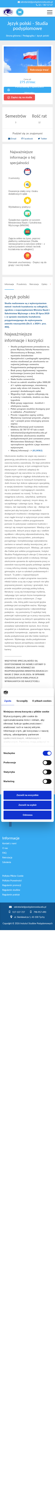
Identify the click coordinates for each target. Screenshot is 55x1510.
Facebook (28, 138)
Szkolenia (6, 862)
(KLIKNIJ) (37, 450)
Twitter (43, 138)
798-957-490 (40, 912)
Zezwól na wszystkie (27, 795)
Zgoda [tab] (7, 701)
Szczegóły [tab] (22, 701)
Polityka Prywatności (12, 881)
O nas (5, 848)
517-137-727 (18, 912)
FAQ (4, 853)
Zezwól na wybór (27, 805)
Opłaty (44, 284)
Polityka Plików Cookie (12, 876)
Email (13, 138)
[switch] (47, 762)
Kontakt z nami (9, 844)
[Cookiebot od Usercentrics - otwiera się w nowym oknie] (38, 692)
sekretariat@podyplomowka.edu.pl (36, 2)
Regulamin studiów (11, 890)
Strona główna (13, 36)
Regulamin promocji (11, 885)
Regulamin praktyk (11, 895)
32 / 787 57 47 (45, 5)
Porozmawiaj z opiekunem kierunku (29, 90)
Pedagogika (28, 36)
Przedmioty (22, 284)
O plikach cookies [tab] (41, 701)
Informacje (9, 284)
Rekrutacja (34, 284)
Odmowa (27, 815)
